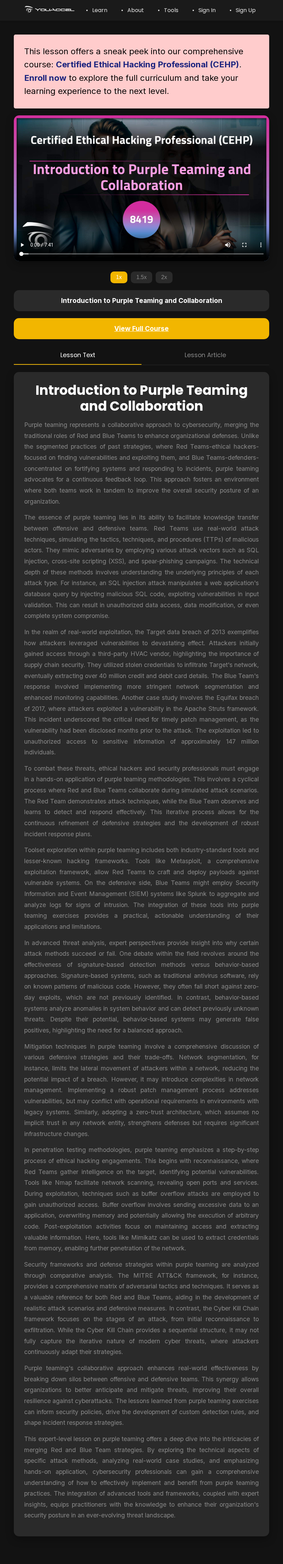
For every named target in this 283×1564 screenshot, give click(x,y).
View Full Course (141, 328)
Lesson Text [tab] (77, 355)
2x (164, 277)
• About (132, 10)
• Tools (168, 10)
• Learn (96, 10)
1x (119, 277)
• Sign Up (243, 10)
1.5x (141, 277)
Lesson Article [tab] (205, 355)
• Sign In (204, 10)
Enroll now (45, 78)
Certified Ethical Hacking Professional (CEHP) (147, 64)
